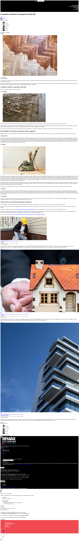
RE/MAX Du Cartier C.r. (5, 444)
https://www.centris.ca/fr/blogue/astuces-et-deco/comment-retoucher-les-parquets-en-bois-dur (28, 214)
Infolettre (4, 497)
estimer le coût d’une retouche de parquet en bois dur (26, 209)
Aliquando (4, 18)
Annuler (2, 33)
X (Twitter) (7, 24)
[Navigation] (78, 3)
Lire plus (2, 249)
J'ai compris (3, 481)
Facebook (6, 23)
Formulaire (5, 461)
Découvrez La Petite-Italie (74, 6)
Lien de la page (5, 462)
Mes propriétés (76, 7)
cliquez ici (24, 479)
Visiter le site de (6, 487)
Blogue (77, 8)
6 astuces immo (41, 1)
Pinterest (6, 26)
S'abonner (2, 467)
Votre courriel (5, 501)
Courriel (6, 30)
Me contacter (76, 9)
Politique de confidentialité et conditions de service (23, 464)
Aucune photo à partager (4, 32)
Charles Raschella (75, 5)
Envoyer (2, 505)
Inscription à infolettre (7, 498)
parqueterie (20, 212)
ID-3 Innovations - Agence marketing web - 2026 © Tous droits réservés (13, 488)
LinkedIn (6, 28)
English (36, 1)
